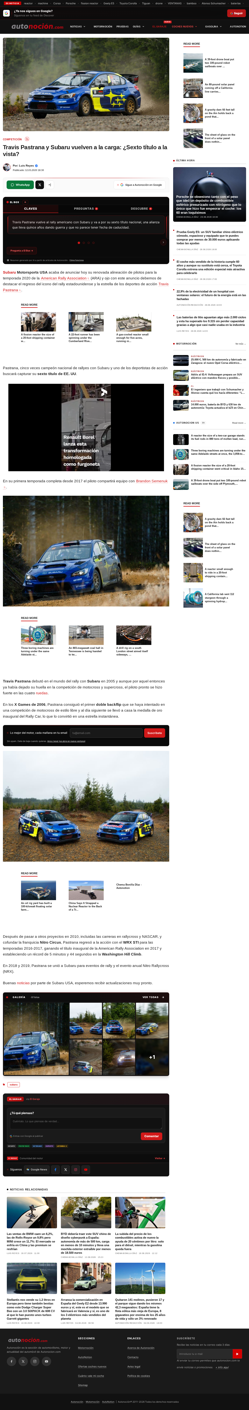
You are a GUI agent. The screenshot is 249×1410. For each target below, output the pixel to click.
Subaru (9, 272)
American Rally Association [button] (64, 278)
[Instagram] (34, 1361)
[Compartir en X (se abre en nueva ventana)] (39, 185)
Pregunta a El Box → (22, 250)
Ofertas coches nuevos (92, 1366)
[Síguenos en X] (65, 1169)
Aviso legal (133, 1366)
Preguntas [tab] (85, 208)
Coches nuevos (182, 26)
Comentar (151, 1136)
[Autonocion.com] (37, 26)
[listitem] (36, 1039)
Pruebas (123, 26)
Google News (39, 1169)
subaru (14, 1084)
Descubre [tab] (141, 208)
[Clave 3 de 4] (89, 243)
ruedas (42, 693)
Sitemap (83, 1385)
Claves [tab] (30, 208)
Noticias (76, 26)
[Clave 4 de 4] (93, 243)
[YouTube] (46, 1361)
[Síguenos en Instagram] (75, 1169)
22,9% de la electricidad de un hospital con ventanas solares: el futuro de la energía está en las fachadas (211, 295)
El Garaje (160, 26)
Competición (12, 139)
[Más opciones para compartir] (50, 185)
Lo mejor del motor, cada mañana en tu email (38, 732)
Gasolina (211, 26)
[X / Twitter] (23, 1361)
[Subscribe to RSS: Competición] (27, 139)
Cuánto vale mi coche (91, 1375)
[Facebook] (11, 1361)
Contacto (133, 1357)
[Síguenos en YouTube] (86, 1169)
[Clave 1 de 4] (78, 243)
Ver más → (240, 344)
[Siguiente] (163, 242)
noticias (23, 983)
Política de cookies (138, 1375)
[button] (153, 997)
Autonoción (77, 1401)
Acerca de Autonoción (140, 1347)
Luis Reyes (26, 165)
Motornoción (103, 26)
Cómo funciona (76, 260)
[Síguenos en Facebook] (55, 1169)
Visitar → (160, 1158)
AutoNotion (238, 26)
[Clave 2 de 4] (83, 243)
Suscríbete (154, 733)
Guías (137, 26)
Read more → (239, 423)
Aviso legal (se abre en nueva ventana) (66, 741)
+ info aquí (222, 1367)
